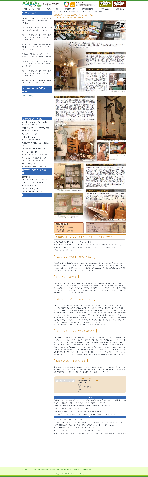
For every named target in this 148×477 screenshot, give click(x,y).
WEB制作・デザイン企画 (32, 9)
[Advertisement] (74, 451)
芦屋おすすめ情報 (52, 9)
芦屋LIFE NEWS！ (88, 9)
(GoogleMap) (96, 381)
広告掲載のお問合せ (86, 470)
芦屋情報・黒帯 (70, 9)
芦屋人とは (105, 9)
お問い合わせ (120, 9)
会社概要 (76, 470)
